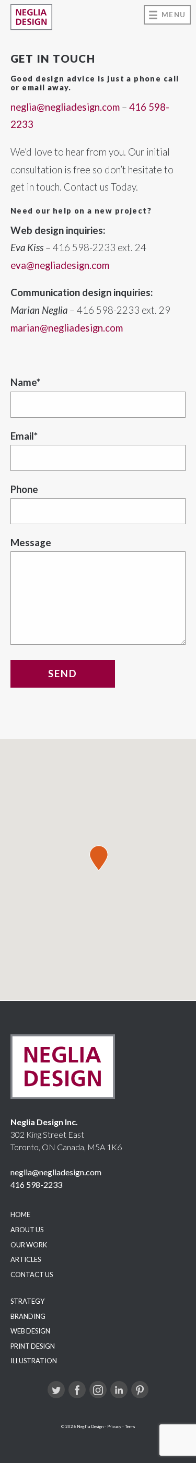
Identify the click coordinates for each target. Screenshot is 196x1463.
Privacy (114, 1426)
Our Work (28, 1245)
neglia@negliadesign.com (65, 107)
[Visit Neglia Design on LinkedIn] (119, 1389)
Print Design (32, 1346)
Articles (25, 1259)
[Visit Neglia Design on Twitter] (56, 1389)
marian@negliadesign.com (66, 328)
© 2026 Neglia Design (82, 1426)
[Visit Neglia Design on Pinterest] (139, 1389)
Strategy (27, 1301)
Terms (130, 1426)
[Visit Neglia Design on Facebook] (77, 1389)
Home (20, 1214)
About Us (26, 1229)
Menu (174, 14)
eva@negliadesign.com (59, 265)
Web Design (30, 1331)
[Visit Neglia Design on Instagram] (98, 1389)
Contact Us (31, 1274)
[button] (98, 858)
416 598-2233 (36, 1184)
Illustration (33, 1360)
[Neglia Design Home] (31, 17)
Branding (27, 1316)
